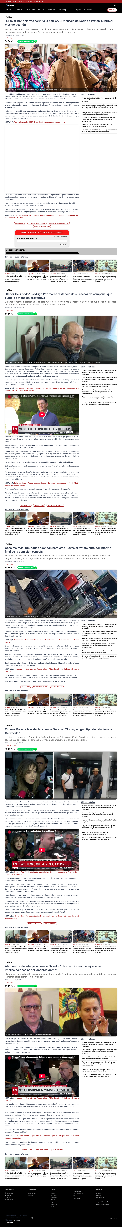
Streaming (62, 10)
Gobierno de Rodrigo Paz (59, 223)
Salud (52, 1206)
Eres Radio (41, 10)
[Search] (114, 5)
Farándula (77, 1198)
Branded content (79, 1193)
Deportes (53, 1202)
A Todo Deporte (76, 10)
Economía (53, 273)
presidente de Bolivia (37, 223)
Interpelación (26, 1150)
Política (9, 17)
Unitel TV (19, 10)
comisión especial (40, 687)
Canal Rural (52, 10)
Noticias (9, 10)
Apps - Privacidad (102, 1202)
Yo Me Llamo (88, 10)
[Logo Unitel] (10, 5)
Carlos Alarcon (42, 1150)
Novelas (98, 1195)
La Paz (30, 1)
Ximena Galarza (34, 923)
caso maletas (56, 687)
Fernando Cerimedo (55, 505)
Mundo (53, 1199)
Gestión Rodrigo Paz (42, 226)
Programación (100, 1197)
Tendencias (77, 1191)
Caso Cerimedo (50, 923)
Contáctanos (32, 1193)
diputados (26, 687)
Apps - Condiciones (102, 1204)
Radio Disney (31, 10)
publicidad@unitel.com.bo (33, 1218)
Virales (76, 1196)
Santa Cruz (22, 1)
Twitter (8, 1195)
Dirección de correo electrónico (28, 238)
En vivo (113, 10)
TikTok (8, 1197)
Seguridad (31, 273)
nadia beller (39, 505)
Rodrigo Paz (20, 223)
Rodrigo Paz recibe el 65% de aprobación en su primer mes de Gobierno (41, 122)
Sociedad (54, 1197)
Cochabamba (38, 1)
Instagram (9, 1199)
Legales (30, 1195)
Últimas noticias (11, 1)
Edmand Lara (58, 1150)
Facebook (9, 1193)
